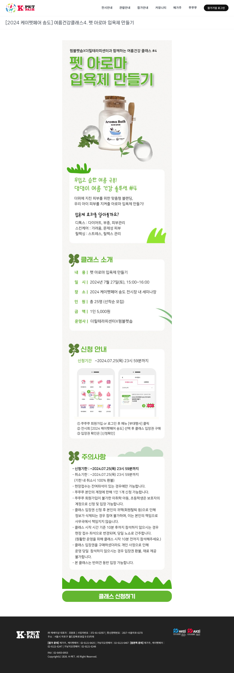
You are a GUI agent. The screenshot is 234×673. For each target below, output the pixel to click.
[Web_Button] (117, 592)
